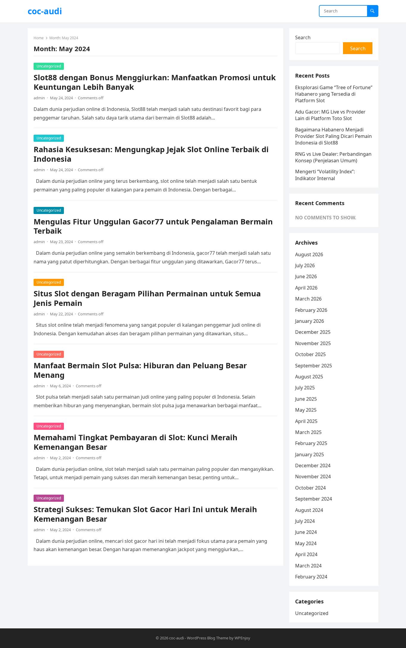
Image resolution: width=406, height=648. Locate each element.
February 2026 (311, 310)
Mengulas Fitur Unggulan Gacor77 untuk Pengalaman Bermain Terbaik (153, 226)
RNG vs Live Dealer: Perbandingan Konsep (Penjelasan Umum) (333, 157)
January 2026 (309, 321)
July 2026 (305, 265)
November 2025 (313, 343)
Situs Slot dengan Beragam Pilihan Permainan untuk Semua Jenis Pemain (147, 298)
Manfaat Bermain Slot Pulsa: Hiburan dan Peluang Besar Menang (140, 370)
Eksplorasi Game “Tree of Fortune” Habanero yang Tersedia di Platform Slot (333, 94)
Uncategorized (49, 66)
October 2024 (310, 488)
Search (303, 37)
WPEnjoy (242, 638)
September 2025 (313, 365)
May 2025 (306, 410)
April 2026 (306, 287)
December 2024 (313, 465)
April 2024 (306, 554)
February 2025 (311, 443)
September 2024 (313, 499)
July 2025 (305, 387)
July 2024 (305, 521)
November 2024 (313, 476)
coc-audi (45, 11)
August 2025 (309, 376)
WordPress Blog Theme (207, 638)
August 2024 (309, 510)
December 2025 (313, 332)
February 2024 (311, 576)
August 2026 (309, 254)
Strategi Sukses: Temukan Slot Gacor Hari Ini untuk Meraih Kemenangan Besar (145, 514)
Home (39, 37)
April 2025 (306, 421)
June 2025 (306, 399)
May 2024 (306, 543)
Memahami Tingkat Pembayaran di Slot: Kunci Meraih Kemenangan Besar (135, 442)
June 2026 (306, 276)
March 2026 (308, 298)
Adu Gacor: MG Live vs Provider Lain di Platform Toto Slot (330, 115)
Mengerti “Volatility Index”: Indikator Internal (325, 174)
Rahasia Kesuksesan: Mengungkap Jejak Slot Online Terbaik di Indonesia (151, 154)
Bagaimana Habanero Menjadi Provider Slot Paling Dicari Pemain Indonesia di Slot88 (333, 136)
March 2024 (308, 565)
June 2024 (306, 532)
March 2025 (308, 432)
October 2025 (310, 354)
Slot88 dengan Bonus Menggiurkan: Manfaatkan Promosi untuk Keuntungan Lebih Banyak (155, 82)
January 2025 (309, 454)
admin (39, 97)
